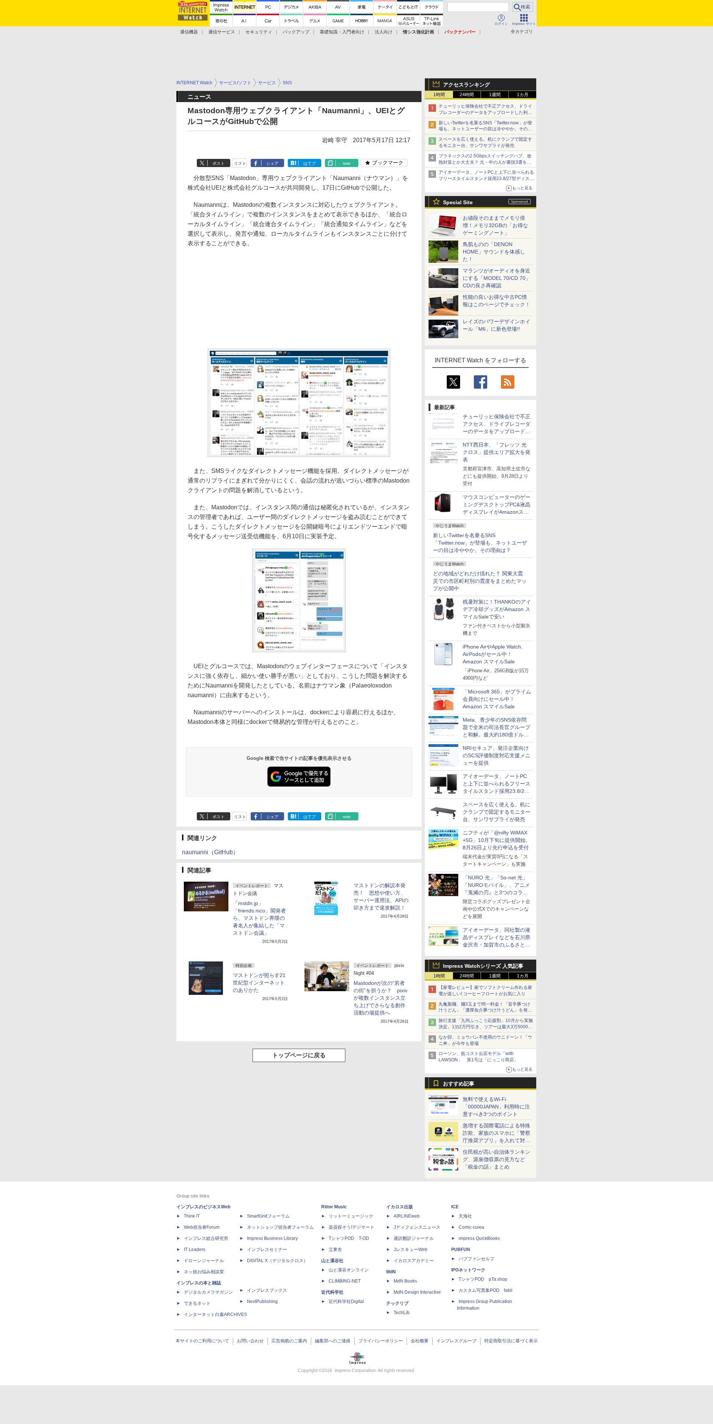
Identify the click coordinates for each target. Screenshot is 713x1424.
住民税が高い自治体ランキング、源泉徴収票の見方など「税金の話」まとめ (496, 1159)
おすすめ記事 (458, 1084)
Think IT (192, 1216)
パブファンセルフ (476, 1258)
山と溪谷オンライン (349, 1270)
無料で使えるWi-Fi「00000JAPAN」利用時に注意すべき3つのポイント (496, 1106)
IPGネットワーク (468, 1270)
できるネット (197, 1303)
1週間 (495, 94)
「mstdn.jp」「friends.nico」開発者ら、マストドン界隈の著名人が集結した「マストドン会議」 (259, 918)
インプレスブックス (267, 1290)
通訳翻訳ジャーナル (414, 1238)
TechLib (402, 1312)
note (347, 163)
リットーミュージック (351, 1216)
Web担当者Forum (201, 1227)
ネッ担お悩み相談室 (204, 1271)
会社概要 (420, 1340)
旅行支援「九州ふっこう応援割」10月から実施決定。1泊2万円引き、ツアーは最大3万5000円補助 (486, 1027)
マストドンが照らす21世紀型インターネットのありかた (259, 982)
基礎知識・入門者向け (342, 32)
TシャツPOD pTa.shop (483, 1279)
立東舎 (335, 1249)
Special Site (458, 202)
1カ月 (522, 94)
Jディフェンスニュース (417, 1227)
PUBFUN (460, 1249)
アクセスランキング (466, 85)
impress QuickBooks (479, 1238)
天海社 (465, 1216)
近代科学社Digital (346, 1301)
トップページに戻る (299, 1055)
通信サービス (221, 32)
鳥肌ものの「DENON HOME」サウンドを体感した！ (494, 251)
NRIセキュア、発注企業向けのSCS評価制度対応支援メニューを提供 (496, 755)
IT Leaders (194, 1249)
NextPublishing (262, 1301)
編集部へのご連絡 (333, 1340)
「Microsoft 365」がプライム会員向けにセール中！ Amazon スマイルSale (497, 699)
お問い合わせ (250, 1340)
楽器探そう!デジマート (351, 1227)
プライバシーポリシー (380, 1340)
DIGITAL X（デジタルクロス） (277, 1260)
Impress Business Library (272, 1238)
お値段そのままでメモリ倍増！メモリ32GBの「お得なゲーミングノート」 (495, 225)
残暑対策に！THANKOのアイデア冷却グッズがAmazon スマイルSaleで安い (497, 609)
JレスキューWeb (410, 1249)
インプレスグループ (456, 1340)
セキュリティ (258, 32)
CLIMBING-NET (345, 1281)
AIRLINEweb (407, 1216)
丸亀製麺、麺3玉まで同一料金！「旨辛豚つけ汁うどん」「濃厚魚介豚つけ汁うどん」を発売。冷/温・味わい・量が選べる (484, 1010)
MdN (391, 1271)
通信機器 (189, 32)
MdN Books (405, 1281)
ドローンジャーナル (204, 1260)
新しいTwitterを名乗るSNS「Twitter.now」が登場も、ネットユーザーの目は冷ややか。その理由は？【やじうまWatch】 (485, 129)
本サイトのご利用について (202, 1340)
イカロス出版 (399, 1206)
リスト (240, 163)
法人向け (384, 32)
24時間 (467, 94)
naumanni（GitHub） (210, 852)
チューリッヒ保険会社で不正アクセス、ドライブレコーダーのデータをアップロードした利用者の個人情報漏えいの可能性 (485, 112)
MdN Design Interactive (417, 1292)
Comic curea (471, 1227)
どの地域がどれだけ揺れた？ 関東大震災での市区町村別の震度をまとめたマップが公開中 (480, 581)
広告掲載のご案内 (289, 1340)
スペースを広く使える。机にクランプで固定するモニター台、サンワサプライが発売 (496, 811)
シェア (272, 163)
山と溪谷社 (332, 1260)
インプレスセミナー (267, 1249)
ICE (455, 1206)
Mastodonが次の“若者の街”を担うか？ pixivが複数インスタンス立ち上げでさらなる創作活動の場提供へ (380, 998)
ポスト (218, 163)
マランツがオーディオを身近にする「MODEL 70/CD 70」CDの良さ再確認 (497, 278)
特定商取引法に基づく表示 (511, 1340)
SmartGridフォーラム (268, 1216)
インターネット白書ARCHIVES (215, 1314)
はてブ (309, 163)
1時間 (439, 94)
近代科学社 (332, 1292)
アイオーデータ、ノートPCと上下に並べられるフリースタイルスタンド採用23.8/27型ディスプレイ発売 (486, 178)
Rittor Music (334, 1206)
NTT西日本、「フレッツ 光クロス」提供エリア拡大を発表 (496, 452)
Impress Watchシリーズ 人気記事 (483, 966)
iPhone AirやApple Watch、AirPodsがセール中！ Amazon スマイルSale (494, 654)
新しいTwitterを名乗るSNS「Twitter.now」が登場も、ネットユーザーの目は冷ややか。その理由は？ (480, 542)
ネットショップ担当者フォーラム (280, 1227)
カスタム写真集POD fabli (485, 1290)
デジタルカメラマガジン (208, 1292)
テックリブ (397, 1303)
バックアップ (296, 32)
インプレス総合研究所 (206, 1238)
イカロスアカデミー (414, 1260)
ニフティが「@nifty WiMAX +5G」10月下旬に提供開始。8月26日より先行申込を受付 (497, 840)
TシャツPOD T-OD (349, 1238)
